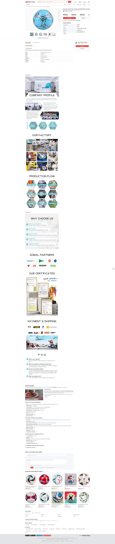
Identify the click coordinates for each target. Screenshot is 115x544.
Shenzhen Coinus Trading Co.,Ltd (69, 10)
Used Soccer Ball (64, 528)
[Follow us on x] (84, 535)
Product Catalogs (37, 512)
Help (73, 4)
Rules (89, 4)
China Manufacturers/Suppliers (50, 538)
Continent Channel (68, 538)
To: (29, 457)
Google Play (33, 535)
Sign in (89, 2)
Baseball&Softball (47, 419)
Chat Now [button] (83, 18)
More (26, 532)
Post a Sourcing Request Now (50, 467)
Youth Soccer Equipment (51, 524)
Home (26, 6)
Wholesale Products (57, 538)
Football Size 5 (58, 528)
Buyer (69, 4)
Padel (54, 419)
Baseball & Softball (76, 514)
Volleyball (39, 419)
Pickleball (51, 419)
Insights (76, 538)
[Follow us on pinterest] (88, 535)
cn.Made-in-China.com (66, 539)
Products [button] (39, 1)
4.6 (79, 43)
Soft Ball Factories (45, 528)
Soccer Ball (33, 419)
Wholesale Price (63, 538)
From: (29, 455)
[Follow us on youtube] (86, 535)
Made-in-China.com (53, 539)
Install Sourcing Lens (47, 535)
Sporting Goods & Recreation (32, 6)
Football (43, 419)
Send (32, 467)
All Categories (28, 4)
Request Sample (78, 20)
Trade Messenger (39, 535)
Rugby (42, 516)
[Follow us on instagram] (85, 535)
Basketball (36, 419)
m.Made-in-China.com (59, 539)
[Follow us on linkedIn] (89, 535)
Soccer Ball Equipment (34, 524)
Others (75, 516)
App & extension (79, 4)
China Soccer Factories (38, 528)
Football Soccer (52, 528)
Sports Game (57, 419)
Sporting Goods (39, 6)
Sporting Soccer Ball (71, 528)
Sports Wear (27, 524)
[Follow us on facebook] (82, 535)
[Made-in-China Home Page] (30, 2)
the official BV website (45, 387)
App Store (27, 535)
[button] (79, 2)
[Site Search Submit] (69, 2)
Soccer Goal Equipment (42, 524)
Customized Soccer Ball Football (80, 528)
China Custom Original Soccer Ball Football (84, 486)
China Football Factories (29, 528)
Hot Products (39, 538)
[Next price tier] (89, 14)
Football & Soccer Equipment (46, 6)
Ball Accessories (62, 419)
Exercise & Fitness (67, 419)
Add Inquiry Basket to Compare (43, 37)
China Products (44, 538)
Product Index (73, 538)
